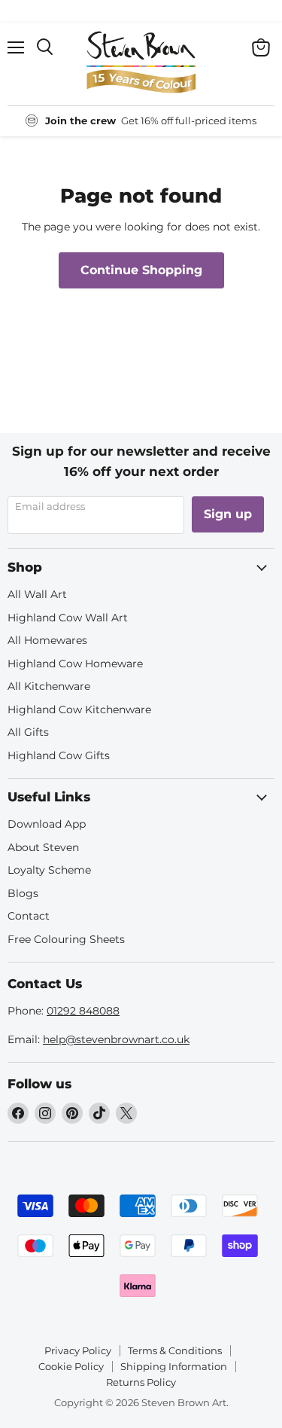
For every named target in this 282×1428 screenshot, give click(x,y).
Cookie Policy (71, 1366)
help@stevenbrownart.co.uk (116, 1039)
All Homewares (47, 640)
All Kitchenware (49, 686)
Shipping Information (173, 1366)
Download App (47, 824)
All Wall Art (37, 594)
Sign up (228, 514)
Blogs (23, 893)
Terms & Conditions (175, 1350)
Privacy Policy (77, 1350)
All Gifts (28, 732)
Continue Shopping (141, 270)
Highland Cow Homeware (75, 663)
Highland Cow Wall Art (68, 617)
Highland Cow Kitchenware (79, 709)
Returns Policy (141, 1382)
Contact (29, 916)
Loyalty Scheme (49, 870)
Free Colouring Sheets (66, 939)
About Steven (43, 847)
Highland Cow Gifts (59, 755)
